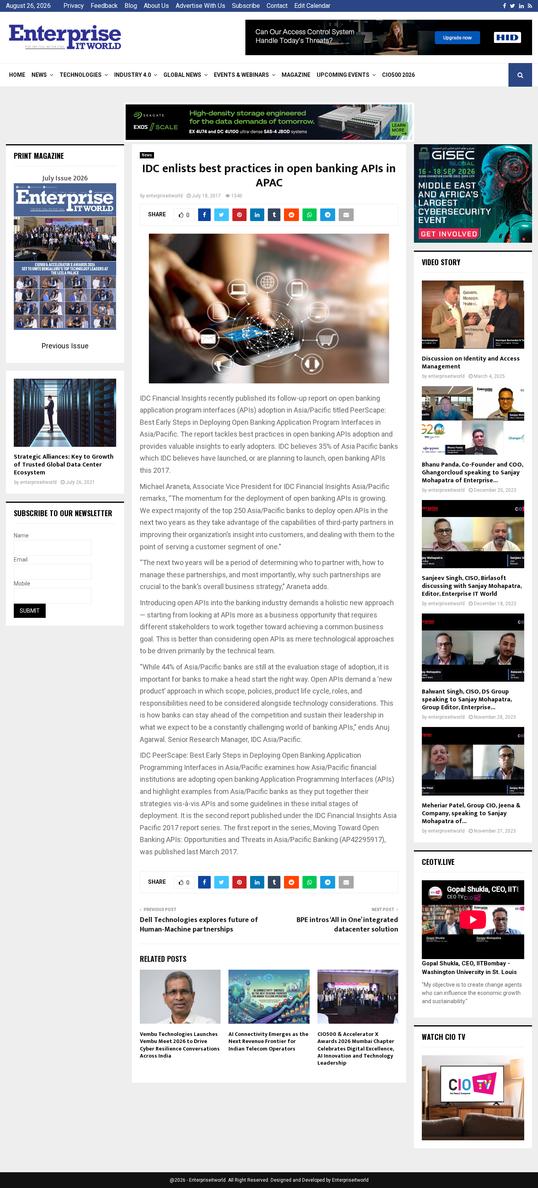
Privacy (73, 5)
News (39, 75)
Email (21, 559)
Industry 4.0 (132, 75)
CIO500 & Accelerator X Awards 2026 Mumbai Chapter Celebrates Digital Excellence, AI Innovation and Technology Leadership (355, 1048)
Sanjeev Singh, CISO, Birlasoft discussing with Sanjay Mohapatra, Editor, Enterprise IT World (471, 586)
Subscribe (246, 5)
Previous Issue (65, 346)
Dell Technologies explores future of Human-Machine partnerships (199, 924)
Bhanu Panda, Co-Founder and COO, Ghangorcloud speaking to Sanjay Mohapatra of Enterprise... (472, 472)
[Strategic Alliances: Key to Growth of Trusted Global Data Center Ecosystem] (65, 413)
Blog (130, 5)
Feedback (104, 5)
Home (17, 75)
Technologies (80, 75)
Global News (182, 75)
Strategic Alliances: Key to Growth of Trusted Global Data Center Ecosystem (63, 465)
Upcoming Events (343, 75)
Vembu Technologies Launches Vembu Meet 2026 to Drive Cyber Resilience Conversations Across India (180, 1045)
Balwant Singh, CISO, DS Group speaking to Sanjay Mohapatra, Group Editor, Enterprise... (467, 699)
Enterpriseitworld (350, 1180)
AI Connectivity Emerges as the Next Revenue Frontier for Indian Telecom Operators (268, 1041)
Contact (277, 5)
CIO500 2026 (398, 75)
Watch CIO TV (443, 1037)
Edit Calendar (312, 5)
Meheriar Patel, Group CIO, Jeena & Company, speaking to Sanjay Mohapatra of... (471, 813)
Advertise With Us (200, 5)
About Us (156, 5)
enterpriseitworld (164, 196)
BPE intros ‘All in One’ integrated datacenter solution (347, 924)
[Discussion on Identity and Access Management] (473, 315)
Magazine (296, 75)
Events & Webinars (241, 75)
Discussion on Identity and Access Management (471, 362)
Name (21, 535)
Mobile (22, 583)
